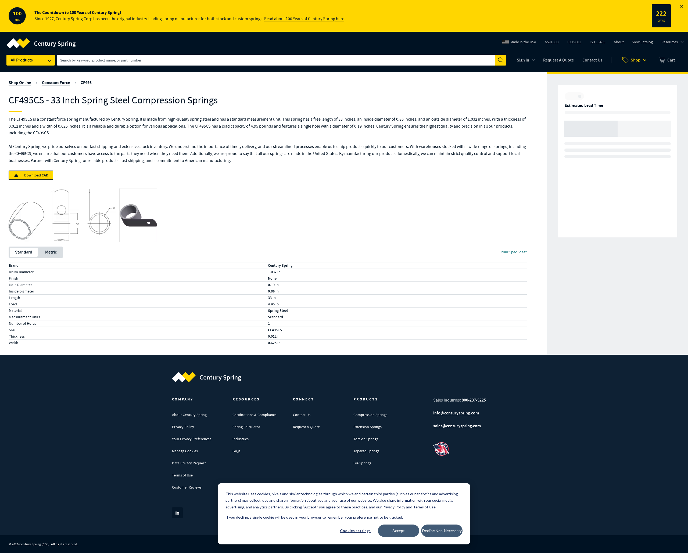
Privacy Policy (183, 426)
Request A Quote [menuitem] (558, 60)
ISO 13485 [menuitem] (597, 41)
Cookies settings (355, 530)
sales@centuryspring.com (457, 426)
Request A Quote (306, 426)
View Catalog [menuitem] (642, 41)
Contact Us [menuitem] (592, 60)
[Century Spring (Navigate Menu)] (41, 40)
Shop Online (20, 82)
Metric (51, 252)
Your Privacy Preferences (191, 438)
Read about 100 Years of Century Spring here (304, 18)
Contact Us (301, 414)
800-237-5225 (474, 400)
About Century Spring (189, 414)
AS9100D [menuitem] (553, 43)
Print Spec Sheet (514, 252)
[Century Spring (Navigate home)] (206, 377)
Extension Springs (367, 426)
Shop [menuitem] (635, 60)
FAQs (236, 451)
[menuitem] (667, 60)
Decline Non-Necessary (442, 530)
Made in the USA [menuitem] (523, 41)
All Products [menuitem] (22, 60)
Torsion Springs (365, 438)
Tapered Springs (366, 451)
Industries (240, 438)
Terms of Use (182, 475)
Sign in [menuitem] (523, 60)
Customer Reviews (187, 487)
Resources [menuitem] (669, 41)
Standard (23, 252)
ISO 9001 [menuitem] (576, 43)
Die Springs (362, 463)
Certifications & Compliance (254, 414)
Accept (398, 530)
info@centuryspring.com (456, 413)
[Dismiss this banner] (681, 6)
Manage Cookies (185, 451)
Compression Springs (370, 414)
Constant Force (56, 82)
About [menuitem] (619, 41)
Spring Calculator (246, 426)
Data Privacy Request (189, 463)
